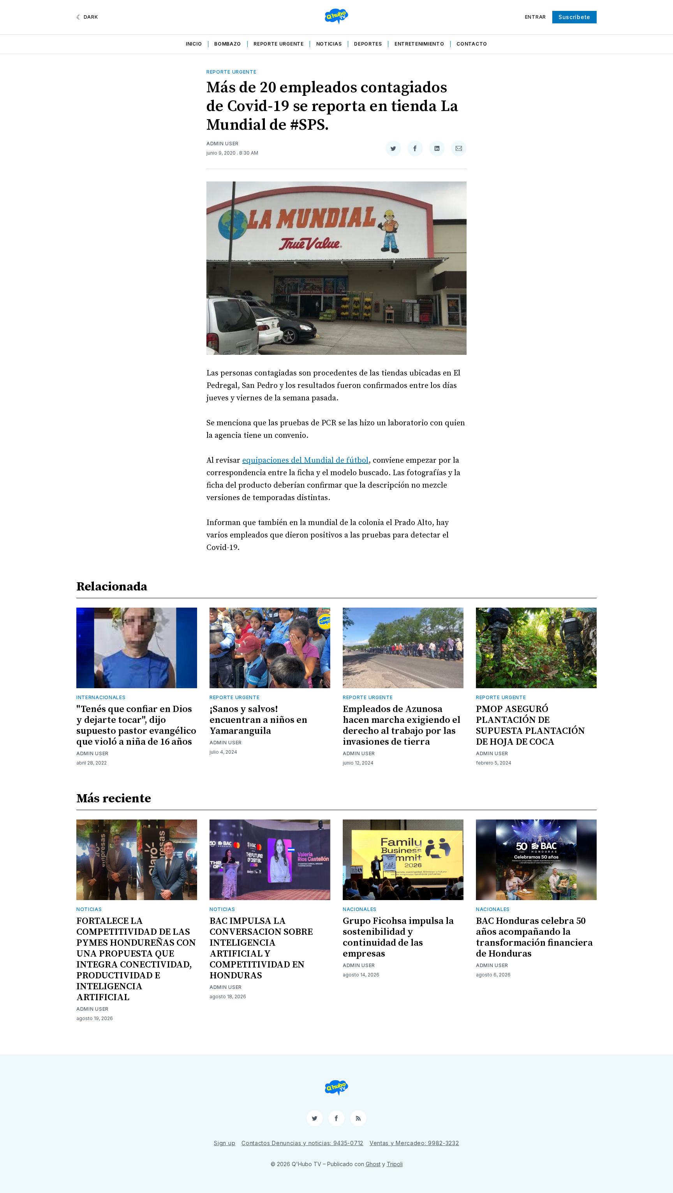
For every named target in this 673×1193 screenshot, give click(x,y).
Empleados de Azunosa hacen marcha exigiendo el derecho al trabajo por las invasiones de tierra (401, 725)
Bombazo (227, 44)
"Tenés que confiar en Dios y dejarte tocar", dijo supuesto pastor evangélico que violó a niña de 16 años (136, 725)
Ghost (373, 1164)
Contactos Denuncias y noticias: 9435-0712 (302, 1143)
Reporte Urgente (279, 44)
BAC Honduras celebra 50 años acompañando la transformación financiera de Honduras (534, 937)
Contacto (471, 44)
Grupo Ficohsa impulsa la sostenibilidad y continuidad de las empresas (398, 937)
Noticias (329, 44)
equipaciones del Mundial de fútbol (305, 460)
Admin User (222, 143)
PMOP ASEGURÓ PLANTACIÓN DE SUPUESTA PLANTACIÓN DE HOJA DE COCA (530, 725)
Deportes (368, 44)
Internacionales (101, 697)
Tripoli (395, 1164)
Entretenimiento (419, 44)
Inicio (194, 44)
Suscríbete (574, 17)
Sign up (224, 1143)
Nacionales (360, 909)
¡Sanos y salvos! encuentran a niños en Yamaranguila (258, 720)
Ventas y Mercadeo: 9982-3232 (414, 1143)
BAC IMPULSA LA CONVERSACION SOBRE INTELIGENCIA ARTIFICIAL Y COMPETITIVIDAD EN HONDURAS (261, 948)
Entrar (535, 17)
